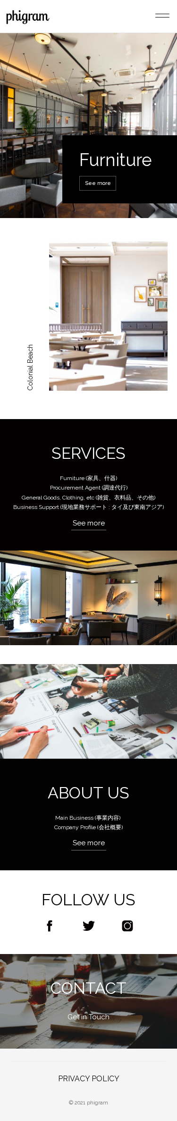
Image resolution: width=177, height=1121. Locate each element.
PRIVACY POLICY (88, 1078)
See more (98, 183)
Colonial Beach (30, 367)
